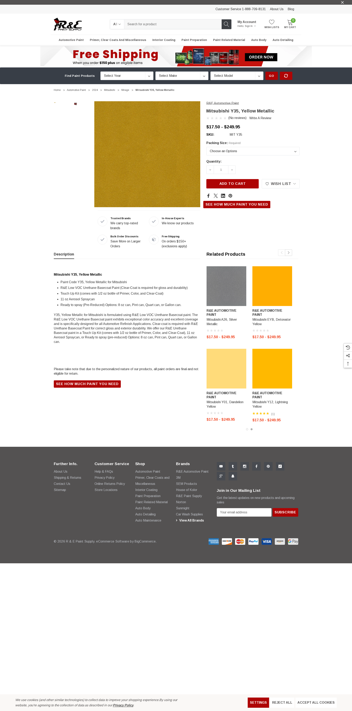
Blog (291, 9)
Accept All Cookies (316, 702)
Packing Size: (223, 143)
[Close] (342, 2)
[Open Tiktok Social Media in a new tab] (280, 466)
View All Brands (191, 520)
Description (64, 254)
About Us (277, 9)
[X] (216, 196)
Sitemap (60, 490)
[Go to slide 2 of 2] (252, 429)
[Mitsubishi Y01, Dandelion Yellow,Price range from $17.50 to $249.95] (226, 369)
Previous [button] (281, 252)
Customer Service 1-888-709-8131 (241, 9)
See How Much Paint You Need (237, 204)
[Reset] (286, 76)
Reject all (282, 702)
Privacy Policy (123, 705)
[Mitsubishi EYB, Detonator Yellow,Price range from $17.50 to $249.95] (272, 286)
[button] (176, 56)
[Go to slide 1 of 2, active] (247, 429)
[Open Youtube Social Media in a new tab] (221, 466)
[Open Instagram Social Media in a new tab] (244, 466)
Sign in (249, 26)
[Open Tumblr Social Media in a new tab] (233, 466)
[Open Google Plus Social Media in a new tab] (221, 476)
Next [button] (288, 252)
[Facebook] (208, 196)
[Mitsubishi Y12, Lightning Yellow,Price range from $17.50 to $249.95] (272, 369)
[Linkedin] (223, 196)
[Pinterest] (230, 196)
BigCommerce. (145, 541)
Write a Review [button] (260, 118)
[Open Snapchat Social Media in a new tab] (233, 476)
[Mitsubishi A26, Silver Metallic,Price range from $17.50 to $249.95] (226, 286)
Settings (258, 702)
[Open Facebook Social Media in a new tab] (256, 466)
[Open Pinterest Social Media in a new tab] (268, 466)
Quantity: (214, 161)
